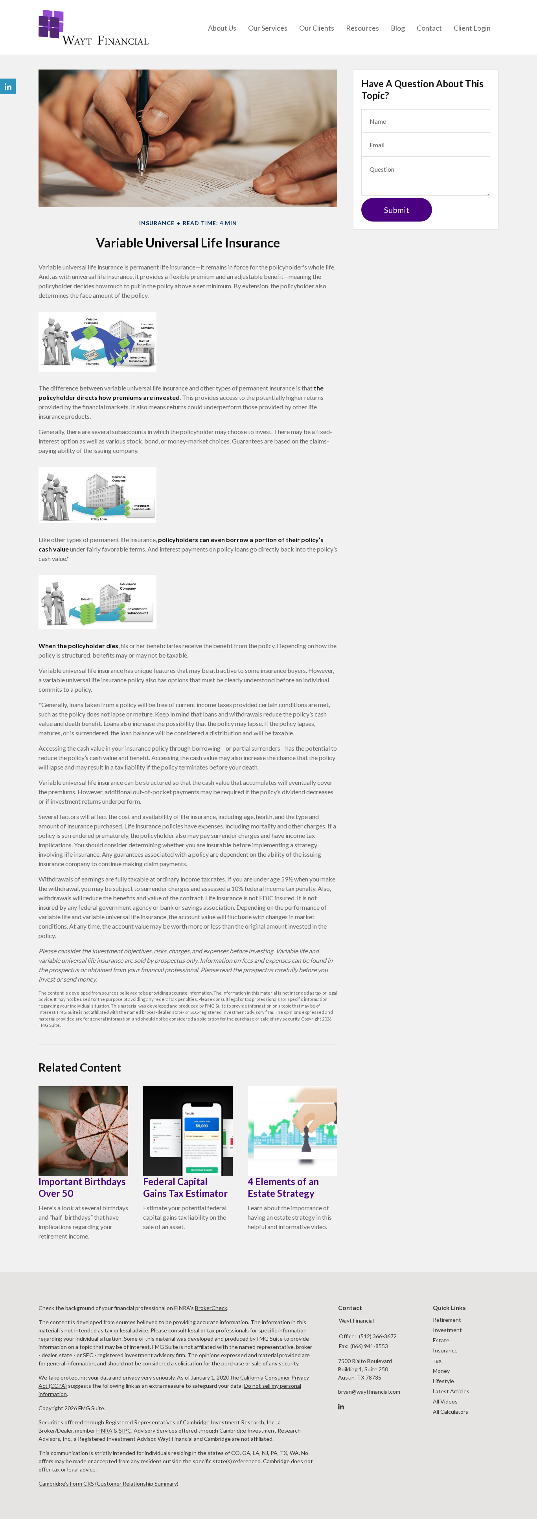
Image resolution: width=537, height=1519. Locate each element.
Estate (441, 1340)
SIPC (125, 1430)
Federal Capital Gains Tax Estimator (185, 1187)
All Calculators (450, 1411)
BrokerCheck (211, 1308)
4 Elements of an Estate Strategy (283, 1187)
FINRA (104, 1430)
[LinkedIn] (341, 1407)
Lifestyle (443, 1381)
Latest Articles (451, 1391)
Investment (447, 1330)
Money (441, 1370)
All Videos (445, 1401)
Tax (437, 1360)
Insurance (445, 1350)
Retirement (447, 1319)
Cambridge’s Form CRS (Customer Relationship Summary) (108, 1483)
